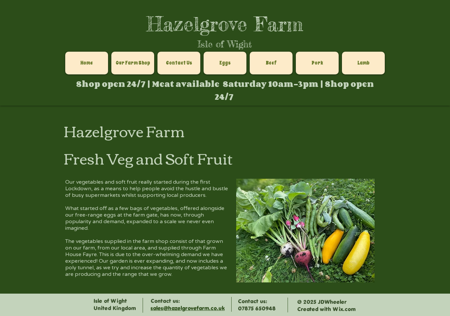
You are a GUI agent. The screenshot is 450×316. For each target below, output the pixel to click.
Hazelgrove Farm (224, 24)
